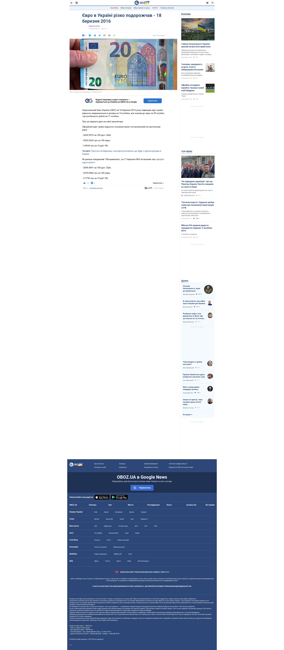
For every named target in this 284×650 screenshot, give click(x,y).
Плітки (107, 561)
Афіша (96, 561)
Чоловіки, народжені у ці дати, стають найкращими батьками (192, 67)
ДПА (136, 526)
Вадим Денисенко (188, 322)
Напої (109, 540)
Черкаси (144, 512)
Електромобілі (113, 533)
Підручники (108, 526)
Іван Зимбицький (188, 368)
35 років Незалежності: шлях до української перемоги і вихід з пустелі (191, 288)
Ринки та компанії (100, 547)
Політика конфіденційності (178, 464)
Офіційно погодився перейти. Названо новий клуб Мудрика (192, 88)
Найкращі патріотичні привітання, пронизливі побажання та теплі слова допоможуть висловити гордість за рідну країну (196, 52)
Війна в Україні (126, 8)
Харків (106, 512)
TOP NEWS (186, 151)
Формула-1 (144, 519)
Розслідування (153, 505)
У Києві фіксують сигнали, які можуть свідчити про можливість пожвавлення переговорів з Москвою (195, 213)
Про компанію (99, 464)
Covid (130, 554)
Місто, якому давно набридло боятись (191, 388)
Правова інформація (151, 464)
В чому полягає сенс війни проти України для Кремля (194, 302)
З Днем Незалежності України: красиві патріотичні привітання (196, 45)
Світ (110, 505)
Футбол (96, 519)
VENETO (155, 8)
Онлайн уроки (123, 526)
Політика (92, 505)
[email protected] (95, 633)
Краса (119, 561)
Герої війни (114, 8)
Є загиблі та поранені (189, 234)
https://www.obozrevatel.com (142, 599)
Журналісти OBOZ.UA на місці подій (181, 467)
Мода (129, 561)
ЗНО (145, 526)
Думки (184, 280)
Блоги (169, 505)
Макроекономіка (119, 547)
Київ (95, 512)
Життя (130, 505)
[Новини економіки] (148, 189)
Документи (123, 467)
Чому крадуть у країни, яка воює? (192, 363)
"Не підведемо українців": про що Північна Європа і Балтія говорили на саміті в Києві (197, 184)
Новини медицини (100, 554)
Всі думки (187, 415)
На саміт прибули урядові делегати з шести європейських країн (197, 191)
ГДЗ (95, 526)
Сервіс (137, 533)
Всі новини (210, 505)
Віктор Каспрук (187, 307)
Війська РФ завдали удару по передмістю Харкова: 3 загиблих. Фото (196, 228)
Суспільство (191, 505)
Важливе (186, 14)
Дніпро (131, 512)
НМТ (155, 526)
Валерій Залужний (188, 294)
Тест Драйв (98, 533)
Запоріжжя (118, 512)
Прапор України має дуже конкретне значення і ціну (194, 375)
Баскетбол (109, 519)
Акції (126, 533)
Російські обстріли (167, 8)
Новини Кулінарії (123, 540)
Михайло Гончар (188, 408)
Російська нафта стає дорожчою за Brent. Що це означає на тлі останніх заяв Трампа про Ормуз (194, 316)
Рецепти (97, 540)
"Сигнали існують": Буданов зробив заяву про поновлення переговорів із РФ (197, 205)
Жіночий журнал (143, 561)
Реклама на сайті (100, 467)
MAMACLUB (117, 554)
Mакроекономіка (94, 26)
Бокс (132, 519)
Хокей (122, 519)
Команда (122, 464)
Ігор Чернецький (188, 380)
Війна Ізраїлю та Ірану (142, 8)
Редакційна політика (96, 188)
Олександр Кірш (188, 393)
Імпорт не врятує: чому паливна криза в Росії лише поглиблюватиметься (192, 402)
